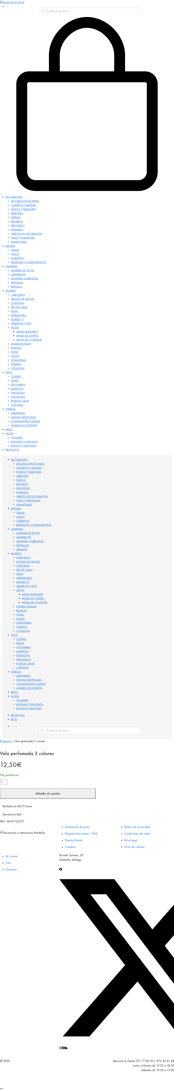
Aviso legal (130, 840)
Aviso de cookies (134, 847)
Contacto (70, 847)
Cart (8, 863)
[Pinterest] (63, 1047)
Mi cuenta (11, 856)
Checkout (11, 869)
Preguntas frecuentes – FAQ (81, 833)
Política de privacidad (137, 827)
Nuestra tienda (73, 840)
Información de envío (77, 827)
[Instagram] (60, 1047)
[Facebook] (60, 868)
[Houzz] (66, 1047)
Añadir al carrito (48, 793)
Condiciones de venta (137, 833)
